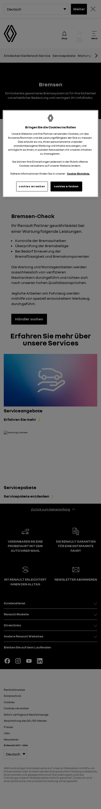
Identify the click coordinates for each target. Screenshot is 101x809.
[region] (51, 153)
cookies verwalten (32, 186)
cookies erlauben (66, 186)
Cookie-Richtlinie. (78, 173)
